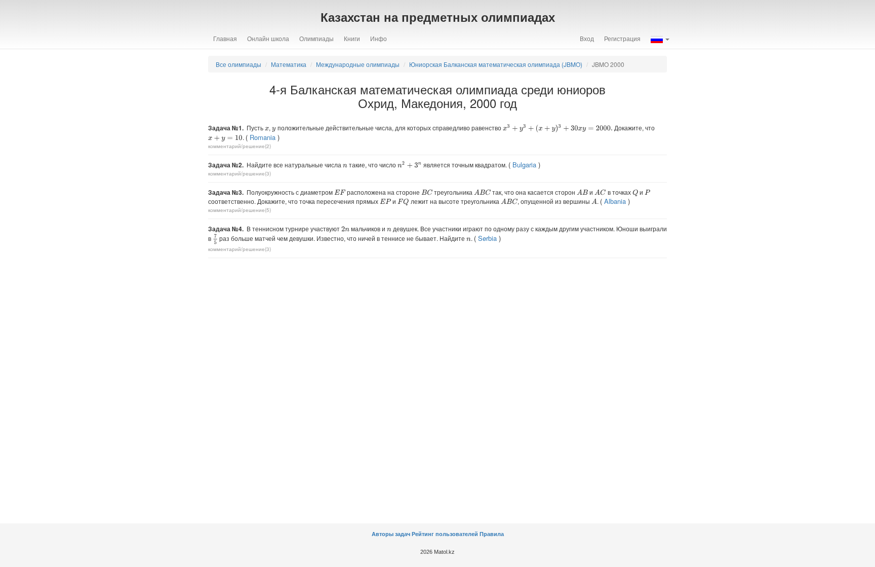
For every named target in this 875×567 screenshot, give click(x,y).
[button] (660, 38)
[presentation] (267, 128)
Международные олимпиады (358, 64)
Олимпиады (316, 38)
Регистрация (622, 38)
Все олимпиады (238, 64)
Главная (225, 38)
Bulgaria (524, 164)
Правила (492, 534)
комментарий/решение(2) (239, 146)
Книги (352, 38)
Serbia (487, 238)
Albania (615, 201)
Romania (262, 137)
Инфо (378, 38)
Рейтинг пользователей (445, 534)
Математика (288, 64)
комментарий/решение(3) (239, 173)
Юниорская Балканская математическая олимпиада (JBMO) (495, 64)
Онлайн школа (268, 38)
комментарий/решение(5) (239, 210)
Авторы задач (392, 534)
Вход (587, 38)
